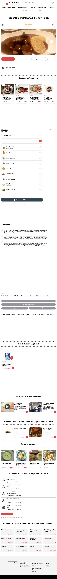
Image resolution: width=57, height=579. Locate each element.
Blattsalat (46, 546)
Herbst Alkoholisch (6, 538)
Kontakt (34, 562)
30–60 (2, 24)
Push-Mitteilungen (24, 565)
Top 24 (13, 7)
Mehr (51, 314)
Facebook (48, 562)
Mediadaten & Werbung (37, 563)
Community (52, 7)
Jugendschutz (35, 571)
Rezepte (4, 7)
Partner (34, 565)
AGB (33, 566)
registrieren (20, 517)
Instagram (48, 566)
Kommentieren (11, 488)
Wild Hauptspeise (20, 538)
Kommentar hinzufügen (7, 513)
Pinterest (47, 563)
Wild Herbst (4, 546)
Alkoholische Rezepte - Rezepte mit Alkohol (29, 314)
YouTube (47, 565)
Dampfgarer (33, 7)
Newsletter (22, 563)
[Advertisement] (28, 382)
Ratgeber (40, 7)
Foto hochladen (28, 301)
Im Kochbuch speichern (28, 304)
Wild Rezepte (14, 314)
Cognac (32, 546)
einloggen (13, 517)
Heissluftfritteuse (22, 7)
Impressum (34, 569)
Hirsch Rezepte (6, 314)
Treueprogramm (24, 562)
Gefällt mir (19, 488)
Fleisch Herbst (48, 538)
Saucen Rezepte (45, 314)
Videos (45, 7)
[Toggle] (52, 3)
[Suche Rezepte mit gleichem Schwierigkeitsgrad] (54, 25)
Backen (9, 7)
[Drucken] (42, 308)
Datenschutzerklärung (37, 568)
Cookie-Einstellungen (25, 566)
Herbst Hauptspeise (21, 546)
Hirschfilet (4, 530)
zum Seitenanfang (12, 562)
